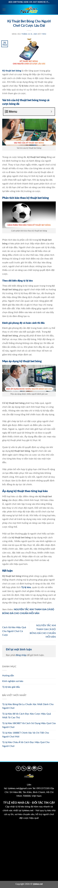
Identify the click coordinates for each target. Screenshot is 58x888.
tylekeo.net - (29, 810)
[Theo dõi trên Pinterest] (29, 768)
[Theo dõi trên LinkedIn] (34, 768)
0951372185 (43, 788)
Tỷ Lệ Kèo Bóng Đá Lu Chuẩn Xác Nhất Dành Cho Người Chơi (28, 706)
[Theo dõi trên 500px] (39, 768)
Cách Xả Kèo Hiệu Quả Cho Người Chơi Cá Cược (14, 631)
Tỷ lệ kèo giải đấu (11, 687)
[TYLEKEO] (29, 9)
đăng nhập (21, 655)
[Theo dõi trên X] (18, 768)
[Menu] (4, 9)
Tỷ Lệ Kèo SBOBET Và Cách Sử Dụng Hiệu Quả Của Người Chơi (29, 725)
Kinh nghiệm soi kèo (12, 681)
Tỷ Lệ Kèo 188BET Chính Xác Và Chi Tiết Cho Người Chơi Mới (25, 735)
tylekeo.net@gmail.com (20, 788)
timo (43, 34)
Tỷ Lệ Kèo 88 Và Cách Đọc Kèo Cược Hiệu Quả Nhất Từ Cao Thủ (26, 716)
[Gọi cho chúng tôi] (23, 768)
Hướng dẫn (8, 675)
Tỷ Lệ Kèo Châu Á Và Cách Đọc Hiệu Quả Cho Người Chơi (26, 744)
